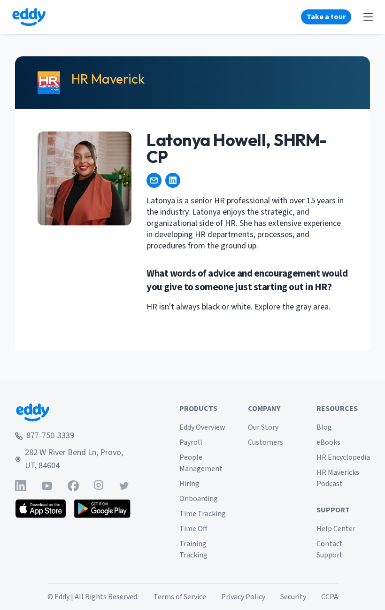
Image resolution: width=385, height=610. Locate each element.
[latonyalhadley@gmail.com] (154, 180)
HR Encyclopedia (343, 457)
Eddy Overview (202, 427)
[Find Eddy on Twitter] (124, 486)
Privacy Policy (243, 597)
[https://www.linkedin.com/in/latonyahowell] (172, 180)
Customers (265, 442)
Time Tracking (202, 514)
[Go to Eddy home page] (73, 412)
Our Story (263, 427)
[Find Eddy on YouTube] (47, 486)
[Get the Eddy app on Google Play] (102, 508)
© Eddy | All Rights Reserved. (93, 597)
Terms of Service (180, 597)
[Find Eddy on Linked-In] (20, 486)
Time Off (193, 529)
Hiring (189, 484)
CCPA (329, 597)
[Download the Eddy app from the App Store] (40, 508)
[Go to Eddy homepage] (28, 17)
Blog (324, 427)
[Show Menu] (368, 17)
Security (293, 597)
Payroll (190, 442)
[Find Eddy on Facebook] (73, 486)
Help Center (335, 529)
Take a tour (326, 17)
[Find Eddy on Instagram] (98, 486)
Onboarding (198, 499)
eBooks (328, 442)
